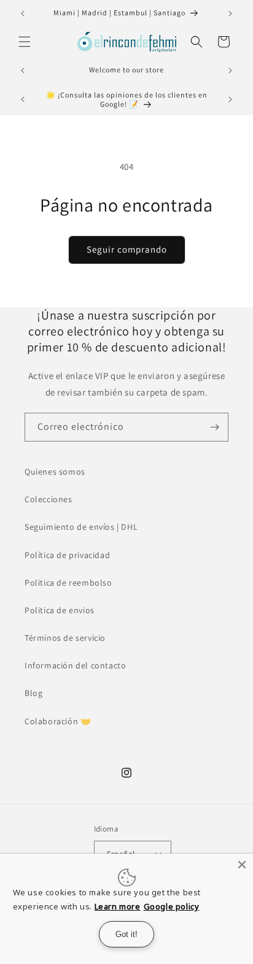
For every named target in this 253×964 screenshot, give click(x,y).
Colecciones (48, 499)
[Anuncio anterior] (22, 13)
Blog (33, 692)
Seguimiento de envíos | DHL (81, 526)
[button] (24, 41)
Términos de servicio (65, 637)
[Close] (242, 865)
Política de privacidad (67, 554)
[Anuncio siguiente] (230, 13)
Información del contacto (75, 665)
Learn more (118, 906)
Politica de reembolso (68, 582)
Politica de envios (60, 610)
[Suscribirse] (214, 427)
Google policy (172, 906)
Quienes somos (55, 471)
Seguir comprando (127, 249)
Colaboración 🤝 (58, 721)
